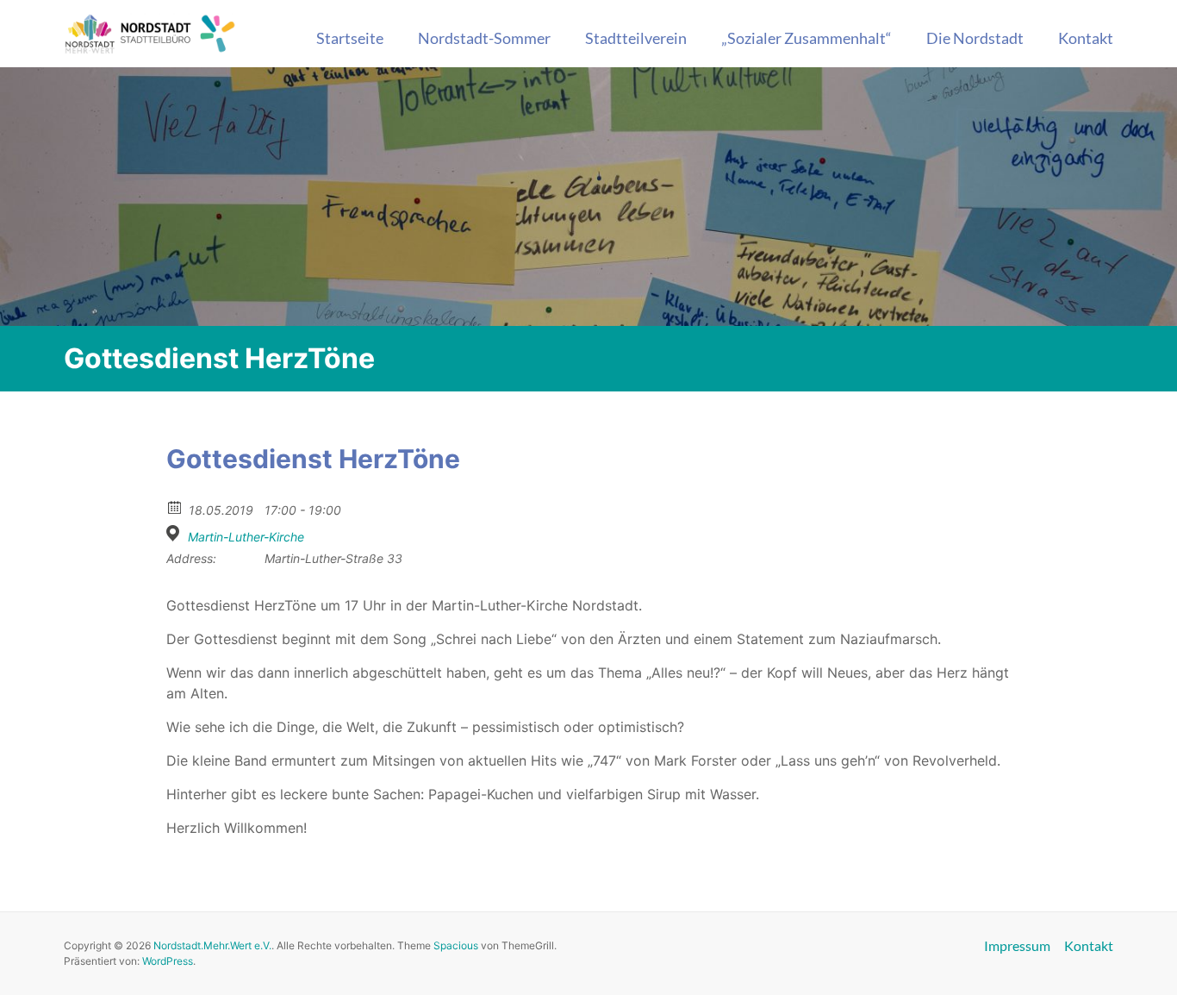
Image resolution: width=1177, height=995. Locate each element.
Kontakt (1085, 37)
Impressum (1017, 946)
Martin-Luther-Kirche (246, 536)
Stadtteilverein (636, 37)
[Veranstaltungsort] (175, 533)
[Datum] (175, 506)
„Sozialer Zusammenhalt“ (806, 37)
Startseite (349, 37)
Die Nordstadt (975, 37)
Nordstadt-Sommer (484, 37)
